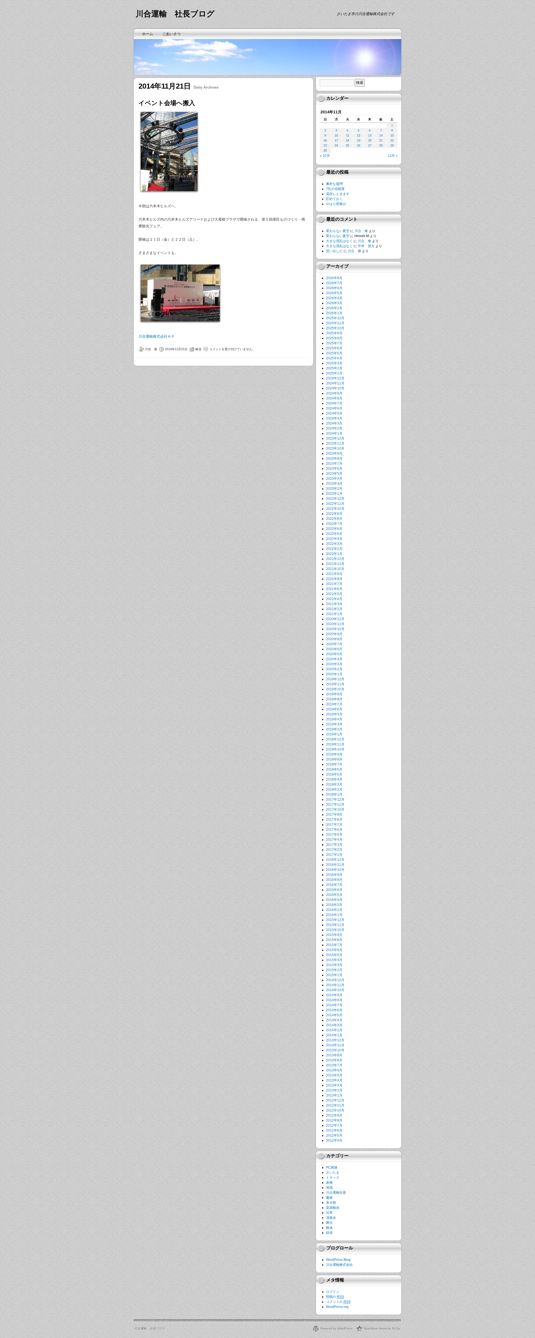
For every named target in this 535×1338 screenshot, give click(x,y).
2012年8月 (334, 1120)
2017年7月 (334, 825)
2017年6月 (334, 830)
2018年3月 (334, 784)
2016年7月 (334, 885)
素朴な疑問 (334, 184)
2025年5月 (334, 353)
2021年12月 (335, 559)
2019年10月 (335, 689)
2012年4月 (334, 1140)
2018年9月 (334, 754)
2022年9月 (334, 514)
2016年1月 (334, 915)
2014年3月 (334, 1025)
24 (336, 145)
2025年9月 (334, 333)
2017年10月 (335, 809)
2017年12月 (335, 799)
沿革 (329, 1213)
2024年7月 (334, 403)
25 (347, 145)
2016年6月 (334, 890)
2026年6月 (334, 288)
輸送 (198, 349)
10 (336, 135)
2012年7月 (334, 1125)
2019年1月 (334, 734)
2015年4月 (334, 960)
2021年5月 (334, 594)
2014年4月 (334, 1020)
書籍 (329, 1198)
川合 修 (151, 349)
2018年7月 (334, 764)
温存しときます (337, 194)
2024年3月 (334, 423)
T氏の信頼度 (335, 189)
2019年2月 (334, 729)
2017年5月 (334, 835)
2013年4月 (334, 1080)
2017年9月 (334, 815)
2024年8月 (334, 398)
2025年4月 (334, 358)
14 (381, 135)
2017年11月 (335, 804)
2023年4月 (334, 479)
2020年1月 (334, 674)
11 (347, 135)
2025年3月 (334, 363)
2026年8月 (334, 278)
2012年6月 (334, 1130)
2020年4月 (334, 659)
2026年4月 (334, 298)
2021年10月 (335, 569)
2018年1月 (334, 794)
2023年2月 (334, 489)
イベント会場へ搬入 (166, 102)
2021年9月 (334, 574)
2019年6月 (334, 709)
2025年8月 (334, 338)
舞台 (329, 1223)
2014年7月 (334, 1005)
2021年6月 (334, 589)
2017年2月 (334, 850)
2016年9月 (334, 875)
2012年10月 (335, 1110)
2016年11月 (335, 865)
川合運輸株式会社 (339, 1265)
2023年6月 (334, 469)
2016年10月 (335, 870)
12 (358, 135)
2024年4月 (334, 418)
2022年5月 (334, 534)
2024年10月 (335, 388)
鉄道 (329, 1233)
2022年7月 (334, 524)
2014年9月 (334, 995)
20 (369, 140)
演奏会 (331, 1218)
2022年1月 (334, 554)
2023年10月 (335, 448)
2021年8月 (334, 579)
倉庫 (329, 1183)
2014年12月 (335, 980)
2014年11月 (335, 985)
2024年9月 (334, 393)
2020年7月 (334, 644)
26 (358, 145)
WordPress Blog (338, 1260)
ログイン (332, 1292)
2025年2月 (334, 368)
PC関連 (331, 1167)
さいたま (332, 1172)
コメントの (338, 1302)
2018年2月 (334, 789)
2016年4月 (334, 900)
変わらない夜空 (337, 231)
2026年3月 (334, 303)
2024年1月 (334, 433)
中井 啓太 (366, 246)
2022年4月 (334, 539)
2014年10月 (335, 990)
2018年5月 (334, 774)
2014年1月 (334, 1035)
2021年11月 (335, 564)
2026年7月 (334, 283)
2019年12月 (335, 679)
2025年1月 (334, 373)
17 (336, 140)
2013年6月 (334, 1070)
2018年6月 (334, 769)
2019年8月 (334, 699)
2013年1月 (334, 1095)
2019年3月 (334, 724)
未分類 (331, 1203)
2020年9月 (334, 634)
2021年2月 (334, 609)
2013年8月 (334, 1060)
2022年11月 (335, 504)
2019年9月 (334, 694)
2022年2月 (334, 549)
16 (325, 140)
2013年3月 (334, 1085)
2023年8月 (334, 458)
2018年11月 (335, 744)
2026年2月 (334, 308)
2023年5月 (334, 474)
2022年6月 (334, 529)
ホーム (147, 34)
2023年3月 (334, 484)
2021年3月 (334, 604)
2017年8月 (334, 820)
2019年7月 (334, 704)
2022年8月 (334, 519)
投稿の (335, 1297)
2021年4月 (334, 599)
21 (381, 140)
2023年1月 (334, 494)
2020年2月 (334, 669)
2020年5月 (334, 654)
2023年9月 (334, 453)
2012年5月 (334, 1135)
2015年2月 (334, 970)
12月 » (393, 156)
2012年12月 (335, 1100)
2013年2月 (334, 1090)
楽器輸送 (332, 1208)
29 (392, 145)
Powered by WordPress (336, 1328)
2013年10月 (335, 1050)
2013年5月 (334, 1075)
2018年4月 (334, 779)
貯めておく (334, 199)
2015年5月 (334, 955)
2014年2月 (334, 1030)
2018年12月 (335, 739)
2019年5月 (334, 714)
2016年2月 (334, 910)
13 (369, 135)
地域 (329, 1188)
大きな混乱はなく (339, 241)
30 (325, 150)
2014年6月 (334, 1010)
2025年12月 (335, 318)
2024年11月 (335, 383)
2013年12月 (335, 1040)
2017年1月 (334, 855)
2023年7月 (334, 464)
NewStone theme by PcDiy (382, 1328)
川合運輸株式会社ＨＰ (156, 336)
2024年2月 (334, 428)
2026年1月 (334, 313)
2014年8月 (334, 1000)
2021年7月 (334, 584)
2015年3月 (334, 965)
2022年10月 (335, 509)
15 (392, 135)
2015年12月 (335, 920)
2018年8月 (334, 759)
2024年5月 (334, 413)
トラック (332, 1177)
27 (369, 145)
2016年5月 (334, 895)
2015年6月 (334, 950)
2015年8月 (334, 940)
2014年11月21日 (176, 349)
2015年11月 (335, 925)
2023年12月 (335, 438)
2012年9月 (334, 1115)
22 (392, 140)
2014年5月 (334, 1015)
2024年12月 (335, 378)
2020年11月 (335, 624)
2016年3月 (334, 905)
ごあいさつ (171, 34)
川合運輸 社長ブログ (175, 13)
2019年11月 (335, 684)
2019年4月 (334, 719)
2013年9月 (334, 1055)
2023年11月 (335, 443)
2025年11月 (335, 323)
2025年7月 (334, 343)
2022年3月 (334, 544)
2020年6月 (334, 649)
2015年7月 (334, 945)
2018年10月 (335, 749)
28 (381, 145)
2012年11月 (335, 1105)
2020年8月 (334, 639)
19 (358, 140)
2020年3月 (334, 664)
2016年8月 (334, 880)
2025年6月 (334, 348)
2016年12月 (335, 860)
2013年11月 (335, 1045)
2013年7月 (334, 1065)
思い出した (334, 251)
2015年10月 (335, 930)
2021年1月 (334, 614)
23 (325, 145)
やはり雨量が (336, 204)
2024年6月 (334, 408)
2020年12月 (335, 619)
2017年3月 (334, 845)
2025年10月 (335, 328)
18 (347, 140)
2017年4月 (334, 840)
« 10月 (325, 156)
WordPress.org (337, 1307)
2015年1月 (334, 975)
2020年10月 (335, 629)
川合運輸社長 (336, 1193)
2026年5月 (334, 293)
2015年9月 (334, 935)
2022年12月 (335, 499)
